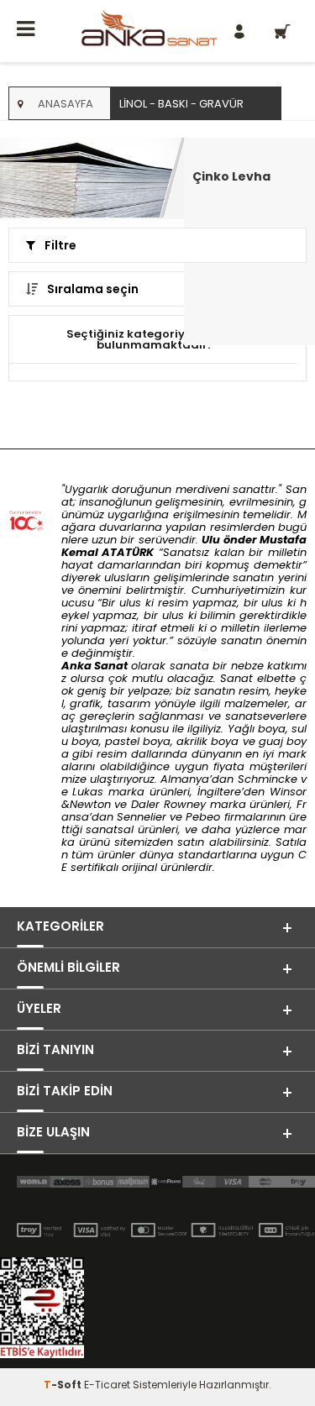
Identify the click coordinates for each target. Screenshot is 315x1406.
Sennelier (141, 817)
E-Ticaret (107, 1384)
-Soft (64, 1384)
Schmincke (267, 779)
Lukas (87, 792)
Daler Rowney (170, 804)
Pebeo (203, 817)
